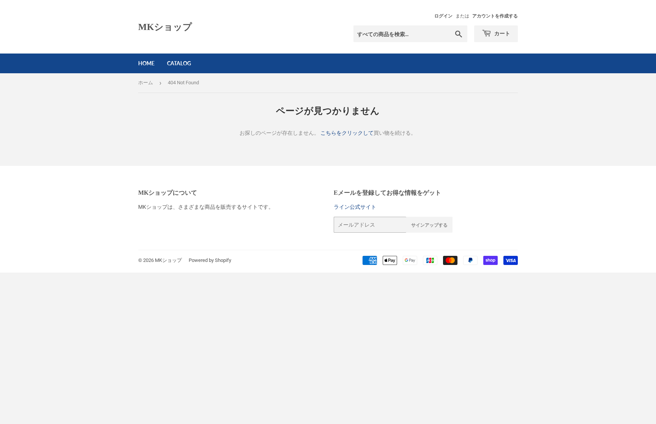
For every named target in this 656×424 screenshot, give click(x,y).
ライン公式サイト (355, 207)
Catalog (179, 63)
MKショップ (165, 27)
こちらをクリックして (347, 133)
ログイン (443, 16)
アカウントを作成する (495, 16)
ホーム (145, 82)
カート (501, 33)
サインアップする (429, 225)
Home (146, 63)
